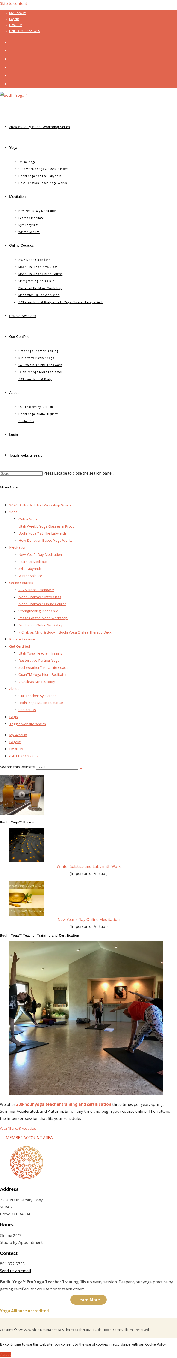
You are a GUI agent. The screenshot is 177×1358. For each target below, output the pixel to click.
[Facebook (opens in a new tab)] (11, 50)
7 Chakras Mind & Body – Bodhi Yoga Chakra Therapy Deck (64, 632)
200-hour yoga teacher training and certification (63, 1104)
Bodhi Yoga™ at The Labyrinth (42, 533)
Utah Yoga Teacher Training (40, 653)
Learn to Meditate (32, 561)
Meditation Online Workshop (40, 625)
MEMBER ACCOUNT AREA (29, 1137)
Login (13, 717)
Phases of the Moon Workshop (43, 618)
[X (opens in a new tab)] (11, 42)
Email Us (15, 25)
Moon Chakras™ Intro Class (39, 597)
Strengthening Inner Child (38, 611)
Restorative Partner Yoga (38, 660)
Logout (14, 19)
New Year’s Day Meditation (40, 554)
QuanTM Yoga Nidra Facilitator (42, 674)
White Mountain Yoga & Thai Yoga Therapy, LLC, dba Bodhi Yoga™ (76, 1330)
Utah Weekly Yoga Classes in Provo (46, 526)
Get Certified (19, 646)
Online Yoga (27, 519)
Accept (5, 1354)
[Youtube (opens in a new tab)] (11, 75)
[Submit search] (81, 768)
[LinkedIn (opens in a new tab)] (11, 67)
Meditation (17, 547)
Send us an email (15, 1270)
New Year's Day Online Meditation (89, 919)
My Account (17, 13)
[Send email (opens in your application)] (11, 84)
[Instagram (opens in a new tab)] (11, 59)
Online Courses (21, 582)
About (14, 688)
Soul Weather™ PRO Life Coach (43, 667)
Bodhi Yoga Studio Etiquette (40, 702)
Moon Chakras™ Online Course (42, 603)
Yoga (13, 512)
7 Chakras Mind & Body (36, 681)
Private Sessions (22, 639)
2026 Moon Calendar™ (36, 589)
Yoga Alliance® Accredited (18, 1128)
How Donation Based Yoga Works (45, 540)
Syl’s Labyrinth (29, 568)
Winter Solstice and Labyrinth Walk (89, 866)
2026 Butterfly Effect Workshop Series (40, 505)
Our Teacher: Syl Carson (37, 695)
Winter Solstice (30, 575)
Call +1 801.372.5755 (24, 31)
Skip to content (13, 3)
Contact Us (27, 709)
